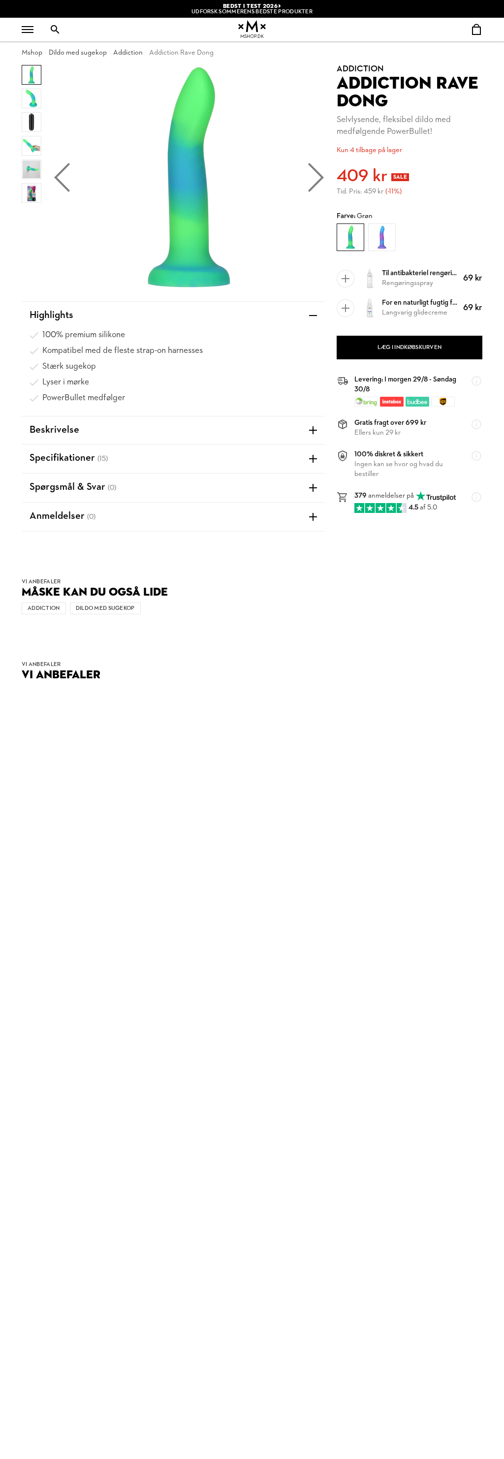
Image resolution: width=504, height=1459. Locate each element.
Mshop (32, 53)
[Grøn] (350, 237)
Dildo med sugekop (78, 53)
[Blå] (382, 237)
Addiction (128, 53)
